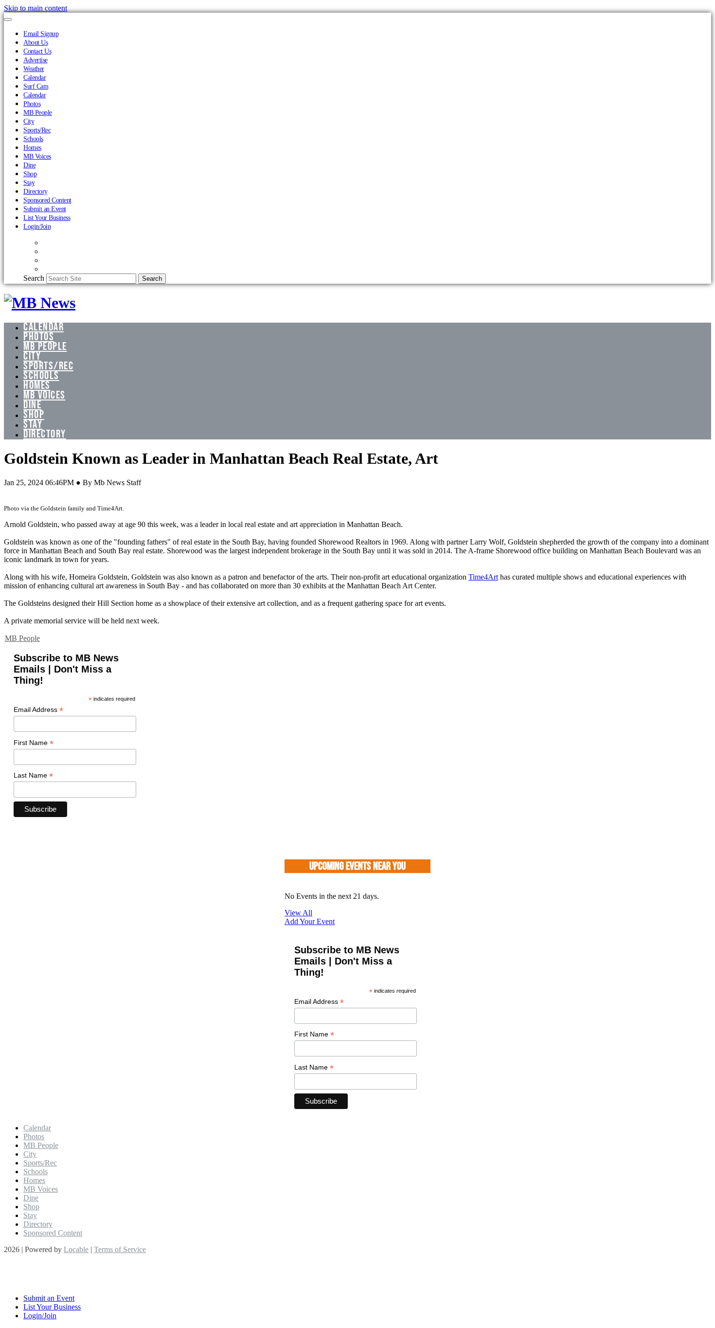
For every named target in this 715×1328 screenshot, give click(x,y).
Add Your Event (310, 921)
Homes (32, 147)
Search (33, 278)
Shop (29, 174)
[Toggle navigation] (8, 19)
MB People (37, 112)
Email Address (38, 709)
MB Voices (37, 156)
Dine (29, 165)
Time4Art (483, 577)
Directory (35, 191)
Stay (29, 182)
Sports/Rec (37, 130)
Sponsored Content (47, 200)
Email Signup (40, 33)
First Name (34, 742)
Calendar (34, 77)
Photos (31, 104)
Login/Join (37, 226)
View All (298, 913)
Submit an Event (44, 209)
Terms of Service (120, 1249)
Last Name (33, 775)
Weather (33, 69)
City (28, 121)
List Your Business (46, 217)
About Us (35, 42)
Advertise (35, 60)
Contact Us (37, 51)
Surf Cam (35, 86)
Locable (76, 1249)
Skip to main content (35, 8)
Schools (33, 139)
